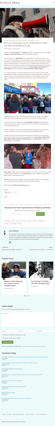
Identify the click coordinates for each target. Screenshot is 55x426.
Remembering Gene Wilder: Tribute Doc (12, 248)
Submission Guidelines (18, 414)
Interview (24, 220)
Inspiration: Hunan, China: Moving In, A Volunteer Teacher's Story (19, 363)
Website (40, 331)
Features (6, 40)
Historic (18, 220)
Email (22, 331)
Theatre (7, 223)
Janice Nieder (35, 286)
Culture (3, 377)
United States (13, 223)
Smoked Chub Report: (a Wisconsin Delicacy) (14, 386)
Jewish (29, 220)
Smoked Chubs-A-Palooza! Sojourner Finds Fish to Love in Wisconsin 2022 (22, 374)
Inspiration (4, 365)
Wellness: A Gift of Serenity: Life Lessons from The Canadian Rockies (13, 283)
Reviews (25, 40)
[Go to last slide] (4, 278)
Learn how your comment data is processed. (33, 346)
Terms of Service (30, 414)
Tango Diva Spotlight (33, 40)
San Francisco (41, 220)
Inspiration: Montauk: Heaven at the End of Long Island (17, 398)
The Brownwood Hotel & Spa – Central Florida (41, 248)
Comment (5, 313)
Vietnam (20, 223)
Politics (34, 220)
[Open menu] (53, 2)
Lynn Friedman (8, 48)
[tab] (24, 295)
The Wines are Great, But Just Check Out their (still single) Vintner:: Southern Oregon (25, 357)
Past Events (19, 40)
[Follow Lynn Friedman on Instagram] (10, 242)
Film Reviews (12, 40)
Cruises (3, 395)
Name (4, 331)
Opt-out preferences (41, 414)
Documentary (8, 220)
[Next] (51, 278)
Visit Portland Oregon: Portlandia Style (12, 368)
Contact (9, 414)
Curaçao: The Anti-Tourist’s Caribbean (12, 380)
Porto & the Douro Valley (8, 392)
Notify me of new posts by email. (11, 338)
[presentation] (14, 270)
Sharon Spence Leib (9, 288)
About (4, 414)
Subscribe (40, 214)
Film (13, 220)
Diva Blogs (4, 359)
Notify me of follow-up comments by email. (14, 335)
